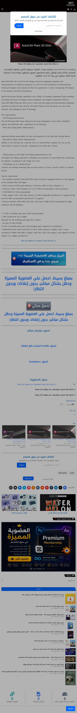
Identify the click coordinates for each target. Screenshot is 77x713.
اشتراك (19, 25)
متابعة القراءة (38, 31)
